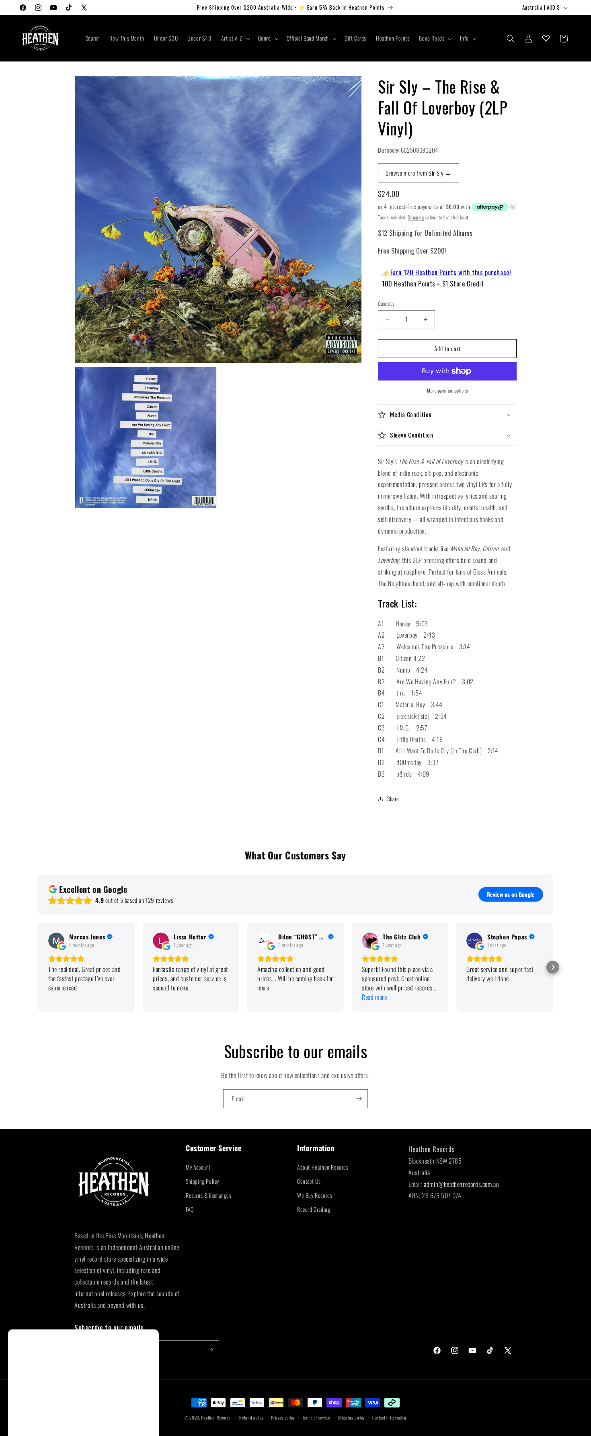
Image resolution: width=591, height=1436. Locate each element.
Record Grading (313, 1209)
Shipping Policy (202, 1181)
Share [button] (393, 798)
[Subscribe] (358, 1098)
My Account (198, 1167)
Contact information (389, 1417)
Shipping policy (351, 1417)
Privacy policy (283, 1417)
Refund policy (251, 1417)
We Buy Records (314, 1195)
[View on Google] (56, 941)
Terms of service (316, 1417)
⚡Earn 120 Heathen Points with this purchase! (446, 272)
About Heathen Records (323, 1167)
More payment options (447, 390)
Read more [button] (374, 997)
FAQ (190, 1209)
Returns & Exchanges (208, 1195)
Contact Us (309, 1181)
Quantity (386, 303)
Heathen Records (216, 1417)
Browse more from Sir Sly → (418, 172)
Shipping (416, 217)
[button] (234, 38)
